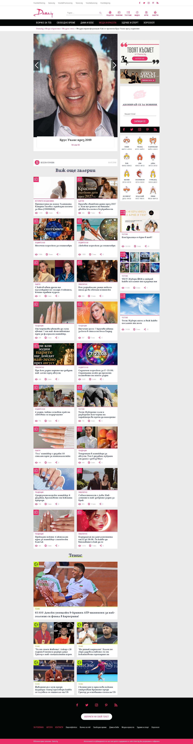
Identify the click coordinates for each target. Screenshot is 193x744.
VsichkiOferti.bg (39, 3)
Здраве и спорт (130, 22)
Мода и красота (107, 22)
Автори (49, 727)
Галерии (119, 15)
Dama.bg (51, 3)
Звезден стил (68, 28)
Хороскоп (149, 22)
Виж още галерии (75, 170)
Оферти (155, 15)
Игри (146, 15)
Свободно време (66, 22)
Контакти (59, 727)
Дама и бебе (87, 22)
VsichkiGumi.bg (91, 3)
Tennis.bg (79, 3)
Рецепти (110, 15)
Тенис (75, 555)
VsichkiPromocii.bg (65, 3)
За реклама (38, 727)
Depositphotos (71, 727)
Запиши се (140, 121)
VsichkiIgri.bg (105, 3)
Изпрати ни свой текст (96, 716)
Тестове (128, 15)
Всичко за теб (43, 22)
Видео (137, 15)
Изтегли (139, 58)
